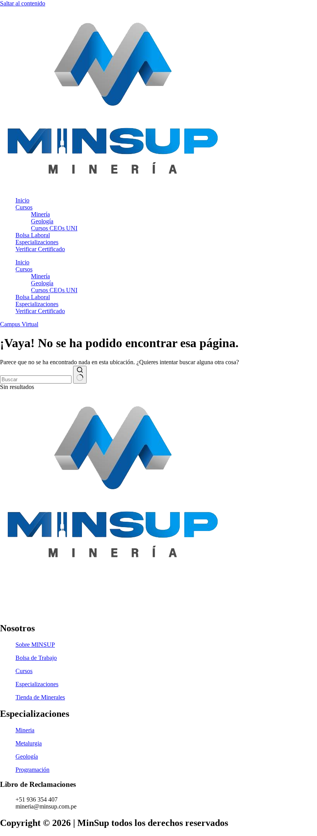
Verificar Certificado (40, 249)
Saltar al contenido (22, 3)
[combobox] (36, 379)
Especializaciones (36, 242)
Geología (42, 221)
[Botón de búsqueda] (80, 375)
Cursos (23, 207)
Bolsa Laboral (32, 235)
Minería (40, 214)
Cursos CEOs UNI (54, 228)
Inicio (22, 200)
